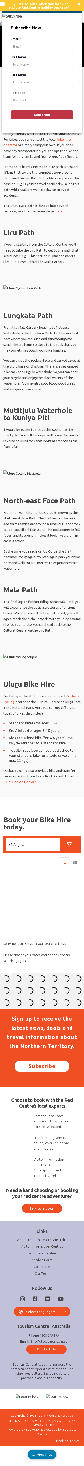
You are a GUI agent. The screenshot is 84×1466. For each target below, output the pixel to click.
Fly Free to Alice (24, 4)
